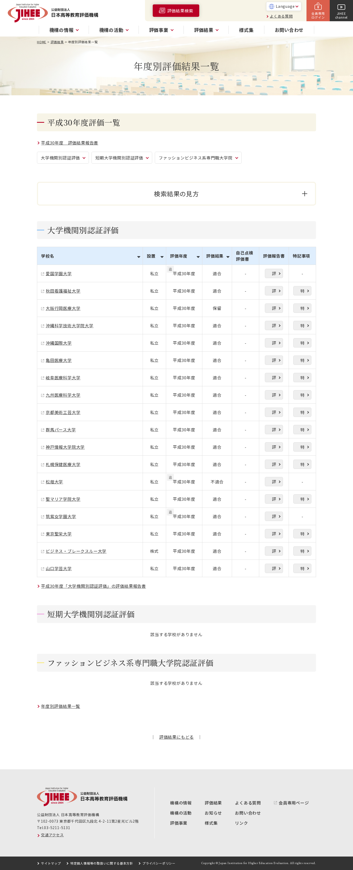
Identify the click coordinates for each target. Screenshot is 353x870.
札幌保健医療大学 (63, 464)
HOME (41, 42)
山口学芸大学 (59, 568)
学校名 (47, 256)
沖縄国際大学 (59, 343)
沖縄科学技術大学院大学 (70, 325)
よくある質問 (281, 16)
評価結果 (57, 42)
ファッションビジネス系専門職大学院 (196, 158)
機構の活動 (181, 813)
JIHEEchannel (341, 15)
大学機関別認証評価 (60, 158)
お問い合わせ (289, 29)
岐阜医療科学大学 (63, 377)
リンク (241, 823)
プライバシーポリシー (158, 863)
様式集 (246, 29)
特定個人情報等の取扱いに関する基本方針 (101, 863)
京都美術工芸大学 (63, 412)
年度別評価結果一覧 (60, 706)
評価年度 (178, 256)
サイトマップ (51, 863)
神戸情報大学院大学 (65, 447)
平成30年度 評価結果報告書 (69, 143)
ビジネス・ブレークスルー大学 (76, 551)
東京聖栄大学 (59, 534)
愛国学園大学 (59, 273)
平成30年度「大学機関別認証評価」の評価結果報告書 (93, 586)
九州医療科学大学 (63, 395)
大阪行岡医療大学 (63, 308)
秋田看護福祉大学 (63, 291)
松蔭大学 (54, 482)
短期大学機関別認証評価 (119, 158)
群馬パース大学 (61, 429)
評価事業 (178, 823)
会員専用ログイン (318, 15)
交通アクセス (52, 834)
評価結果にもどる (176, 737)
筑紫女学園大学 (61, 516)
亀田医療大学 (59, 360)
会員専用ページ (294, 803)
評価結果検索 (180, 11)
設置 (151, 256)
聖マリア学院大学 (63, 499)
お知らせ (213, 813)
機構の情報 (181, 803)
